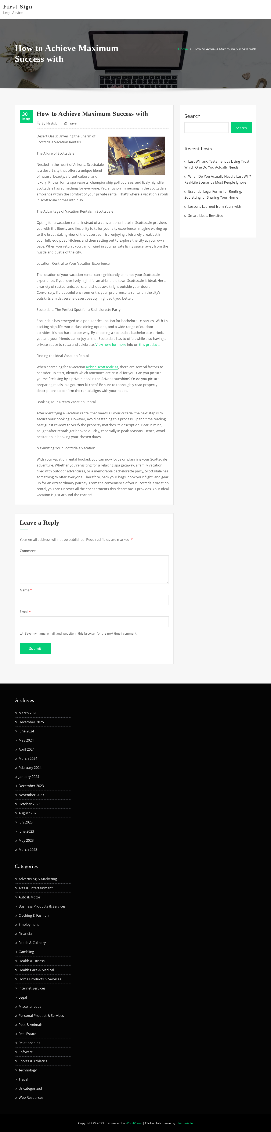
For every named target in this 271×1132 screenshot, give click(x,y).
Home (183, 49)
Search (192, 115)
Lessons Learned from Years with (214, 206)
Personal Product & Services (41, 1015)
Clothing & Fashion (34, 915)
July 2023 (26, 822)
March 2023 (28, 849)
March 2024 (28, 758)
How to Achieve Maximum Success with (225, 49)
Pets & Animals (31, 1024)
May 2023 (26, 840)
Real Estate (27, 1033)
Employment (29, 924)
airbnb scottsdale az (102, 367)
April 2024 (27, 749)
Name (26, 590)
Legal (23, 997)
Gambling (26, 951)
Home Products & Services (40, 979)
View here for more (110, 344)
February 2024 (30, 767)
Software (26, 1052)
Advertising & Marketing (38, 879)
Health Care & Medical (36, 970)
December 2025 (31, 722)
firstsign (50, 123)
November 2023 (31, 795)
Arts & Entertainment (36, 888)
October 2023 (29, 804)
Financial (26, 933)
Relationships (29, 1043)
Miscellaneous (30, 1006)
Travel (72, 123)
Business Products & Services (42, 906)
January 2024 (29, 776)
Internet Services (32, 988)
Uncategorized (30, 1088)
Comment (28, 550)
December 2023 (31, 785)
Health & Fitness (32, 961)
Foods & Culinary (32, 942)
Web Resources (31, 1097)
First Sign (18, 7)
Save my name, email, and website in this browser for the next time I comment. (81, 633)
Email (25, 611)
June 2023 (26, 831)
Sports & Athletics (33, 1061)
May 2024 (26, 740)
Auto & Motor (29, 897)
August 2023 (28, 813)
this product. (149, 344)
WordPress (134, 1123)
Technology (28, 1070)
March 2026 (28, 713)
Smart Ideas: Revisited (205, 215)
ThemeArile (184, 1123)
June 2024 (26, 731)
